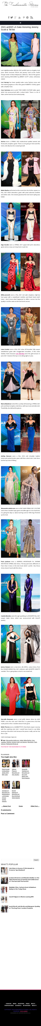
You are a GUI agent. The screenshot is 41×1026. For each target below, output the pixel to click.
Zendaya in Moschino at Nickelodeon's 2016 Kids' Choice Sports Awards (6, 796)
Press (27, 1003)
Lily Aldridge (20, 354)
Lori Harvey (23, 742)
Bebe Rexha (27, 740)
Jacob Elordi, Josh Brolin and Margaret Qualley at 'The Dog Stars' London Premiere (24, 907)
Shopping (21, 1003)
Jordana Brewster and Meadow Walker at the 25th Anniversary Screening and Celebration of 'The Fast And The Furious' (24, 879)
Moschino (30, 742)
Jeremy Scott (16, 742)
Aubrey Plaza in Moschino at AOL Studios (15, 771)
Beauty (34, 1005)
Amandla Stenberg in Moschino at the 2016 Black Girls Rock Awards (26, 773)
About (33, 1003)
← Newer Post (6, 806)
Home (21, 806)
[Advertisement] (16, 928)
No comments (5, 754)
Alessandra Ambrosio (12, 740)
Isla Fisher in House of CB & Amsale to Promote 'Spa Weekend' (21, 869)
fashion (9, 742)
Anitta (21, 740)
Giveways (18, 1005)
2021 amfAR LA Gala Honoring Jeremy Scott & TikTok (19, 28)
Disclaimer (23, 1011)
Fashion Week (9, 1005)
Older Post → (35, 806)
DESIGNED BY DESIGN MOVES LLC (20, 1013)
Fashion (8, 1003)
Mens (14, 1003)
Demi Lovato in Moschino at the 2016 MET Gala (5, 771)
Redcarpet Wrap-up (12, 744)
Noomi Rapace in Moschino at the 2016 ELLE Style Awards (16, 794)
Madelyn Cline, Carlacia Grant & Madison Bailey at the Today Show (22, 888)
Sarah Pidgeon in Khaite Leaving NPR (21, 897)
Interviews (26, 1005)
